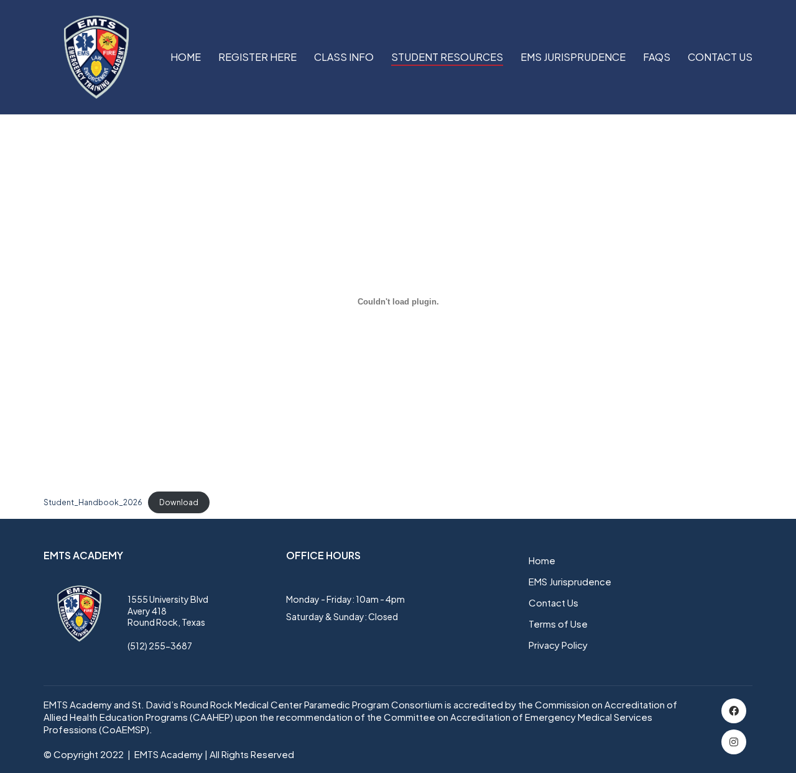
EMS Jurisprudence (570, 581)
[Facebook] (733, 710)
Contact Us (553, 602)
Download (178, 502)
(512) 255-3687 (159, 645)
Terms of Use (558, 623)
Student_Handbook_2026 (93, 502)
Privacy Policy (558, 645)
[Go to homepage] (96, 57)
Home (542, 560)
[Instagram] (733, 742)
